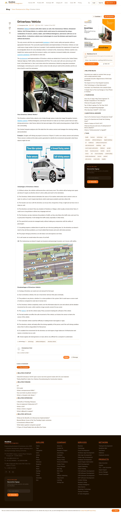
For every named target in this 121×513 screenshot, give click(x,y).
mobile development (90, 156)
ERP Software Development (86, 478)
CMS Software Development (86, 471)
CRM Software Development (86, 475)
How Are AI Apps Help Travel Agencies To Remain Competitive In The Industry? (96, 99)
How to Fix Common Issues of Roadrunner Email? (98, 117)
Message (75, 357)
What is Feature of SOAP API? (93, 123)
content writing (108, 153)
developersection (20, 9)
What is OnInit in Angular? (24, 409)
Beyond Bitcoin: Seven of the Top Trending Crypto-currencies (34, 420)
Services (30, 3)
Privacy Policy (61, 459)
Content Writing (82, 480)
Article (38, 455)
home (13, 9)
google (109, 148)
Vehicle (26, 29)
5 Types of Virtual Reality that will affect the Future (31, 427)
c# (85, 142)
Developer (49, 3)
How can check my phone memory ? (27, 393)
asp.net (108, 151)
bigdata (104, 159)
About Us (59, 446)
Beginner (38, 464)
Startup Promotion (83, 491)
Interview (38, 462)
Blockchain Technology (84, 489)
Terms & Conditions (62, 462)
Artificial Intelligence (83, 484)
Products (39, 3)
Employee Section (104, 455)
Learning (59, 480)
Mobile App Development (85, 457)
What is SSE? (21, 406)
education (87, 140)
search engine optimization (91, 148)
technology (46, 42)
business (93, 137)
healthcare (91, 142)
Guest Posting (82, 469)
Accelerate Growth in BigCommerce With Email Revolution (97, 79)
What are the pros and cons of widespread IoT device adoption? (97, 127)
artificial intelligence (40, 341)
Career (72, 3)
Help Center (60, 478)
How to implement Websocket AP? (27, 404)
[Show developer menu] (53, 2)
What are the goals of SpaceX (93, 103)
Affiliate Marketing (62, 475)
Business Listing (82, 482)
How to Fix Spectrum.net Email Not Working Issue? (97, 120)
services (99, 156)
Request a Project (62, 450)
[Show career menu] (75, 2)
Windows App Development (86, 453)
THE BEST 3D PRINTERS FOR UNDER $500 (97, 87)
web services (88, 159)
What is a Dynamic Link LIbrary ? (26, 395)
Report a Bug (61, 457)
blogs (27, 9)
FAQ (58, 473)
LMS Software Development (86, 473)
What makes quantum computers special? (29, 425)
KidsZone (101, 453)
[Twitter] (9, 472)
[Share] (10, 33)
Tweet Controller (103, 474)
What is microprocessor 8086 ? (26, 390)
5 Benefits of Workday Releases (26, 402)
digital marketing (108, 140)
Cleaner (101, 465)
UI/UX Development (83, 464)
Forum (38, 459)
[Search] (88, 2)
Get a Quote (110, 3)
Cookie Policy (61, 464)
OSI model (20, 388)
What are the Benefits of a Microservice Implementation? (33, 418)
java (104, 145)
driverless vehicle (52, 341)
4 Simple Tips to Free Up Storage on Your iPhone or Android (98, 91)
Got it (116, 510)
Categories (39, 450)
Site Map (59, 469)
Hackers (23, 311)
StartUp (38, 471)
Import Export (103, 470)
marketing (98, 145)
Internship (39, 478)
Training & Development (105, 446)
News (37, 466)
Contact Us (60, 448)
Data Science (81, 487)
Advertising (60, 453)
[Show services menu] (34, 2)
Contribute (97, 16)
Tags (37, 448)
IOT (18, 386)
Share (37, 469)
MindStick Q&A (103, 448)
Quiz (37, 480)
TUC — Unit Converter (105, 467)
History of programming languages (94, 108)
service (86, 153)
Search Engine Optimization (85, 462)
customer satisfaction (23, 55)
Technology (81, 448)
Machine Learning (22, 121)
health (86, 137)
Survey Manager (103, 472)
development (24, 58)
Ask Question (110, 16)
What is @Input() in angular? (25, 411)
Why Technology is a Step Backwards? (95, 85)
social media (97, 159)
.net (92, 153)
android (105, 156)
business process (94, 151)
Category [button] (58, 3)
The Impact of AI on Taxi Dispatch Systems (96, 83)
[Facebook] (6, 472)
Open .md (107, 63)
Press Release (61, 466)
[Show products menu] (43, 2)
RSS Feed (60, 471)
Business (80, 446)
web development (89, 145)
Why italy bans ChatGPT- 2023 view (95, 110)
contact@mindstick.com (12, 458)
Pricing (79, 3)
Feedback (59, 455)
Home (38, 446)
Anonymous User (23, 25)
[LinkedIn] (13, 472)
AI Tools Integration (83, 494)
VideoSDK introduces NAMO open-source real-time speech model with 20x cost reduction (43, 377)
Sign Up (101, 3)
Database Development (85, 459)
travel (86, 151)
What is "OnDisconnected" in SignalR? (95, 130)
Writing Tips (60, 482)
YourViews (102, 450)
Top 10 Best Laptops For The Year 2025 (96, 105)
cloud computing (99, 153)
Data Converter (103, 463)
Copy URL (92, 63)
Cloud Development (83, 450)
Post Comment (24, 367)
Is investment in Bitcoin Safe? (25, 422)
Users (66, 3)
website (102, 151)
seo (105, 137)
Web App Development (85, 455)
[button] (9, 24)
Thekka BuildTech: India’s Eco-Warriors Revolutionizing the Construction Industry (39, 379)
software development (101, 142)
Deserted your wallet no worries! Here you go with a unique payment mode (97, 75)
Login (94, 3)
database (102, 148)
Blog (37, 457)
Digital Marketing (82, 466)
